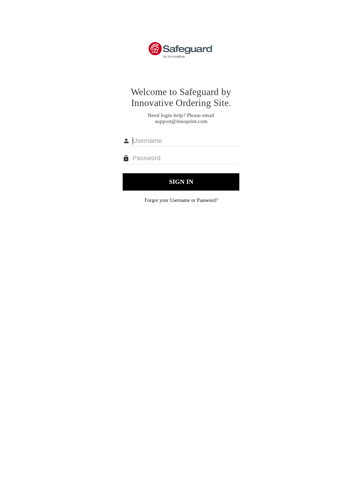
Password (206, 200)
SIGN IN (181, 181)
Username (180, 200)
